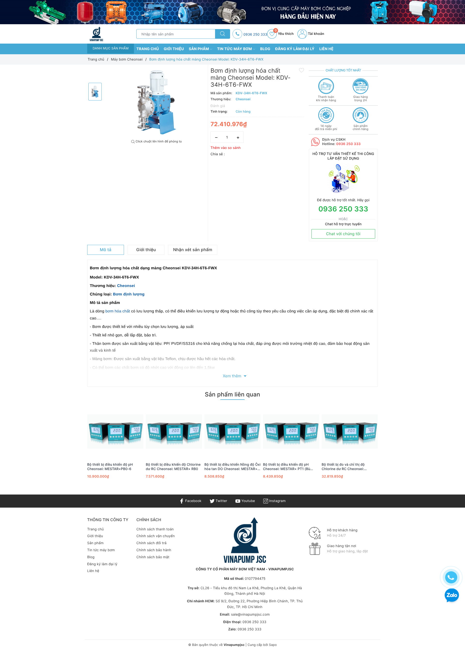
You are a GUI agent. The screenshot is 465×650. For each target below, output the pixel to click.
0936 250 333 (255, 34)
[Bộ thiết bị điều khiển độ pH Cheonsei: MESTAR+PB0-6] (115, 431)
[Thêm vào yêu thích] (301, 70)
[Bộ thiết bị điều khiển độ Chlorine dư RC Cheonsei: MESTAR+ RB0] (174, 431)
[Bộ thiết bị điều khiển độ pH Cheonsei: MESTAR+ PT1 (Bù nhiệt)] (291, 431)
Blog (265, 48)
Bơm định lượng (128, 294)
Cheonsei (126, 286)
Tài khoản (315, 34)
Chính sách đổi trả (151, 543)
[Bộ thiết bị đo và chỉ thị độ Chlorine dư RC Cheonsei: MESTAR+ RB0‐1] (350, 431)
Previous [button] (74, 447)
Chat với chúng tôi (343, 233)
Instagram (277, 501)
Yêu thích (284, 34)
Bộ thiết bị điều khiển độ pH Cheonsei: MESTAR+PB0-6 (110, 467)
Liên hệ (326, 48)
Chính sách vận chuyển (155, 536)
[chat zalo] (452, 596)
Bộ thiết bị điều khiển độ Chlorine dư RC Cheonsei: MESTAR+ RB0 (173, 467)
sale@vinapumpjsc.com (250, 614)
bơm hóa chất (117, 311)
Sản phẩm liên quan (232, 394)
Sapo (273, 645)
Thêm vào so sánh (225, 148)
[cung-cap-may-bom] (232, 12)
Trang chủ (147, 48)
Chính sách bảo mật (152, 557)
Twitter (221, 501)
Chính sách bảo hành (153, 550)
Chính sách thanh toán (155, 529)
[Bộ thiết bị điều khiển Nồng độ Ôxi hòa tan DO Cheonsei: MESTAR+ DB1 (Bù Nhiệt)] (232, 431)
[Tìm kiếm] (222, 34)
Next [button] (391, 447)
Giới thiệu (174, 48)
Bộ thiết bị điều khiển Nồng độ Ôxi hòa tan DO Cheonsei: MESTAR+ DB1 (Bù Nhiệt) (232, 467)
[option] (157, 102)
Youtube (247, 501)
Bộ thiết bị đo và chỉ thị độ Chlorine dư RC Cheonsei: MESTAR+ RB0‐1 (343, 467)
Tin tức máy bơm (235, 48)
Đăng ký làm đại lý (294, 48)
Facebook (192, 501)
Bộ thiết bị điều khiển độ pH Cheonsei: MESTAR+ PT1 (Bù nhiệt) (286, 467)
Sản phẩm (199, 48)
